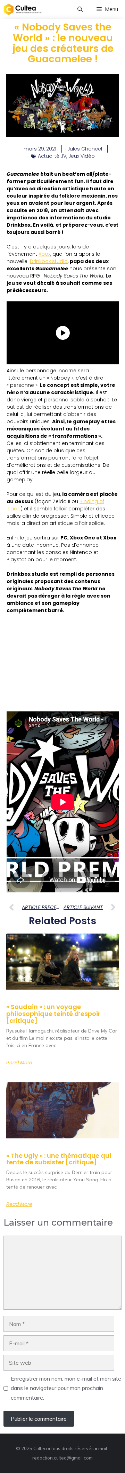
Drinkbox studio (49, 261)
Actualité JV (52, 156)
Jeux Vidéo (81, 156)
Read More (19, 1062)
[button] (80, 9)
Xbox (44, 254)
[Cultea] (22, 9)
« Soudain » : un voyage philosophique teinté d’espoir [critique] (53, 1013)
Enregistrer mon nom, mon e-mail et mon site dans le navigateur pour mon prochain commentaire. (66, 1388)
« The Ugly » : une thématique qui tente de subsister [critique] (58, 1159)
